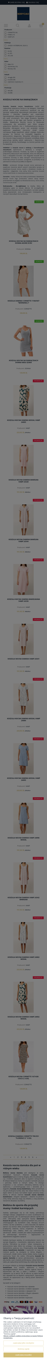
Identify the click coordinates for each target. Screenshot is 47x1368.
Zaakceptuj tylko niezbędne (23, 1343)
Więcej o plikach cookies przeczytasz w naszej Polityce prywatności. (23, 1337)
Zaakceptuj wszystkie (23, 1355)
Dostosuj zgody (23, 1349)
